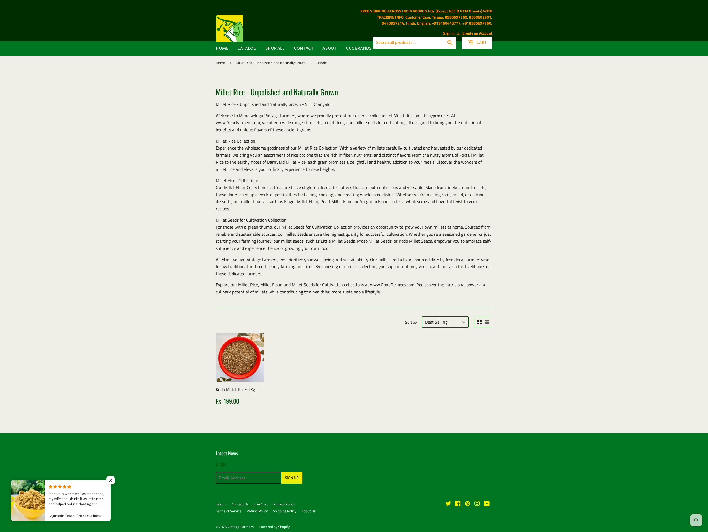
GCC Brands (358, 48)
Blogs (221, 464)
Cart (481, 42)
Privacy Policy (284, 504)
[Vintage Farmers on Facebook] (458, 504)
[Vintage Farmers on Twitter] (448, 504)
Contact (303, 48)
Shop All (275, 48)
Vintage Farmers (240, 527)
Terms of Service (228, 511)
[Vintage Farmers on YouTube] (487, 504)
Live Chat (261, 504)
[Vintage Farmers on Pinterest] (467, 504)
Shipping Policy (284, 511)
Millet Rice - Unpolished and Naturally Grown (271, 62)
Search (221, 504)
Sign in (449, 33)
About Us (308, 511)
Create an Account (477, 33)
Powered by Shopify (274, 527)
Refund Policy (257, 511)
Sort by (411, 322)
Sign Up (292, 478)
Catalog (246, 48)
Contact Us (240, 504)
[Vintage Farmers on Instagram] (477, 504)
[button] (110, 480)
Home (222, 48)
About (329, 48)
